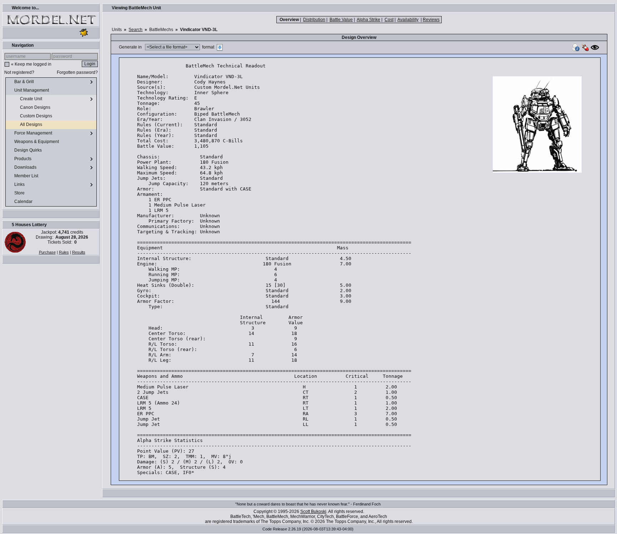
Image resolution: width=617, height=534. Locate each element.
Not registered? (19, 72)
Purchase (47, 252)
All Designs (31, 124)
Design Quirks (28, 150)
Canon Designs (35, 107)
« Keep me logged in (31, 64)
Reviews (431, 19)
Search (135, 29)
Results (78, 252)
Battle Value (341, 19)
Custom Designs (36, 115)
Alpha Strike (368, 19)
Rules (64, 252)
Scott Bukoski (313, 511)
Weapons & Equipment (37, 141)
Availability (407, 19)
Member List (26, 175)
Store (20, 192)
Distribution (314, 19)
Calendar (24, 201)
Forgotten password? (77, 72)
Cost (389, 19)
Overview (289, 19)
